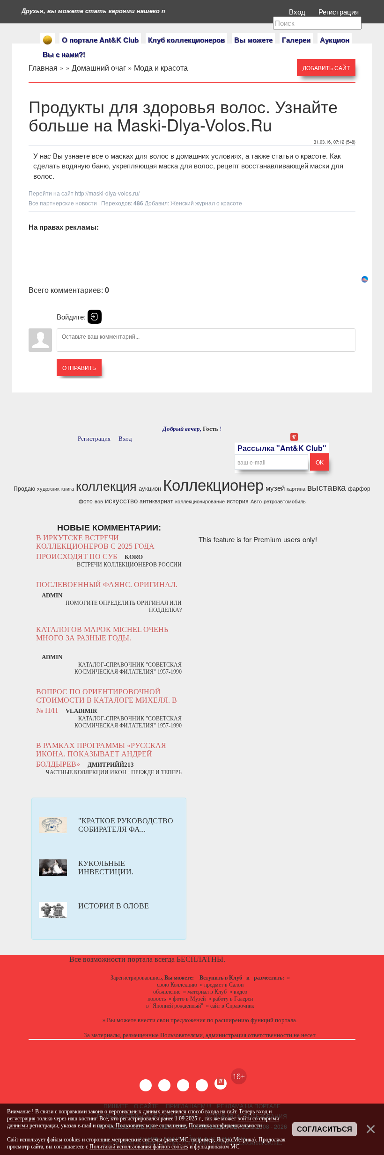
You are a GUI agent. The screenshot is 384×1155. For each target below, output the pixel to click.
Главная (43, 67)
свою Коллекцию (177, 984)
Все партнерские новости (63, 203)
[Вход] (95, 317)
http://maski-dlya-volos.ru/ (107, 193)
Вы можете (253, 40)
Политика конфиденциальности (225, 1125)
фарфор (359, 488)
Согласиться (324, 1129)
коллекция (106, 485)
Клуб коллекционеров (186, 40)
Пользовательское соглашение (151, 1125)
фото (86, 501)
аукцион (150, 488)
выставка (326, 487)
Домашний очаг (99, 67)
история (238, 501)
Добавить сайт (326, 68)
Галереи (296, 40)
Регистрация (339, 11)
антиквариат (156, 501)
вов (99, 501)
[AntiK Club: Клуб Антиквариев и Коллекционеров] (47, 40)
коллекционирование (200, 501)
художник (48, 488)
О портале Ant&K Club (100, 40)
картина (296, 488)
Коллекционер (213, 484)
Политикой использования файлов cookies (138, 1146)
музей (275, 488)
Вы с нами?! (64, 54)
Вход (298, 11)
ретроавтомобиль (285, 501)
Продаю (24, 488)
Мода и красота (161, 67)
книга (67, 488)
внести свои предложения (172, 1020)
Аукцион (334, 40)
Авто (256, 501)
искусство (121, 500)
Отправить (79, 367)
